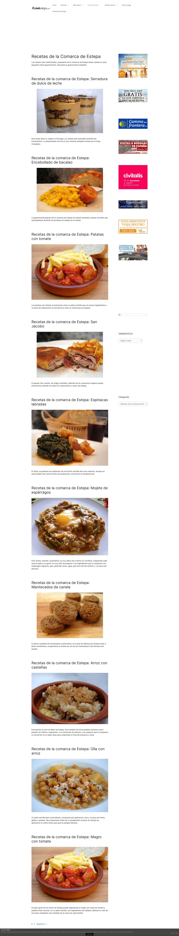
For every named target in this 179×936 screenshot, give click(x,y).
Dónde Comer (93, 5)
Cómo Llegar (126, 5)
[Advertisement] (89, 32)
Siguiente (41, 924)
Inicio (55, 5)
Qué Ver (64, 5)
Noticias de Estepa (59, 11)
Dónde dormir (110, 5)
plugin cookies (174, 933)
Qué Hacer (77, 5)
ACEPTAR (89, 934)
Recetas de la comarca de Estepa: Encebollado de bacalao (60, 160)
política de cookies (108, 932)
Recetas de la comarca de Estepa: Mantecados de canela (60, 584)
